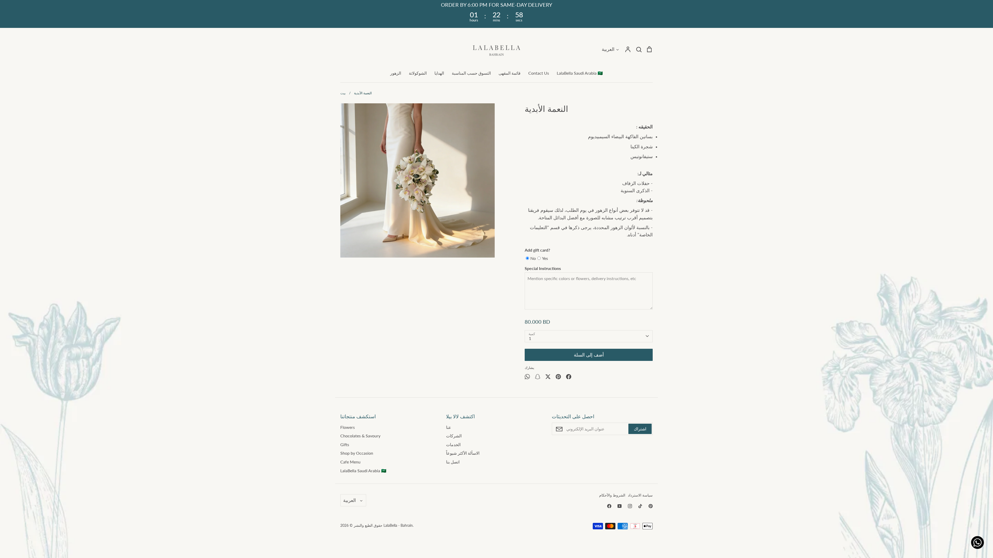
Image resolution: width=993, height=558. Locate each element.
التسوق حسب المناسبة (471, 73)
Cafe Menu (350, 461)
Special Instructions (543, 268)
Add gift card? (537, 249)
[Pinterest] (650, 506)
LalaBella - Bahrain (398, 525)
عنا (448, 427)
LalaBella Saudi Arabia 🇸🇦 (580, 73)
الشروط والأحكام (612, 495)
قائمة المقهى (510, 73)
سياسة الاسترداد (640, 495)
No (533, 258)
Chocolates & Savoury (360, 435)
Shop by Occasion (356, 453)
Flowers (347, 427)
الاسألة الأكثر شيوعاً (462, 453)
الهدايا (439, 73)
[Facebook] (609, 506)
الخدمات (453, 444)
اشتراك (640, 428)
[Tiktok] (640, 506)
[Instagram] (630, 506)
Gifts (344, 444)
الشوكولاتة (418, 73)
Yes (545, 258)
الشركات (454, 435)
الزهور (395, 73)
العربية (608, 49)
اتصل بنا (453, 461)
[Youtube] (619, 506)
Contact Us (538, 73)
